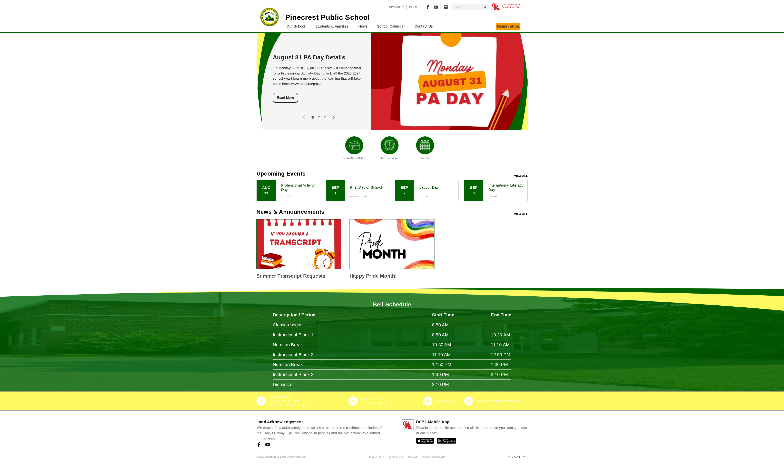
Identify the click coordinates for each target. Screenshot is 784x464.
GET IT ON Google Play (443, 441)
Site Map (412, 457)
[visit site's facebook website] (258, 445)
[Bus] (445, 7)
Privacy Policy (376, 457)
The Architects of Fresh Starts (316, 57)
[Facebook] (428, 7)
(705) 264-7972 (371, 398)
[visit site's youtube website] (267, 445)
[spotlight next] (333, 117)
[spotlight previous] (304, 117)
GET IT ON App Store (423, 441)
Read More (285, 97)
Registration (508, 26)
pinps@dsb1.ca (445, 401)
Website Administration (433, 457)
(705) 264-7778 (377, 403)
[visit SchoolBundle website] (518, 457)
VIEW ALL (521, 175)
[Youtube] (436, 7)
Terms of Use (396, 457)
